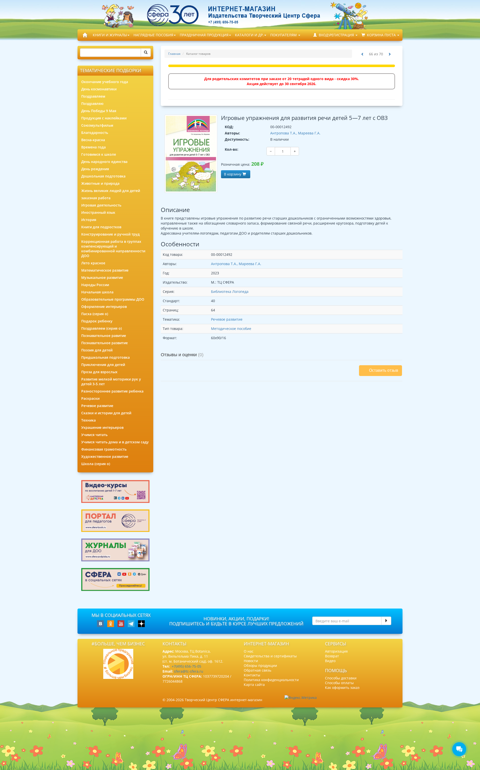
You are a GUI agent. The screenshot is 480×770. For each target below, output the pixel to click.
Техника (88, 420)
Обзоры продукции (260, 665)
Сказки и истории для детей (106, 413)
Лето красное (93, 263)
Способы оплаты (339, 682)
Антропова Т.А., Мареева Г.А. (295, 133)
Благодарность (94, 132)
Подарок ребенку (96, 321)
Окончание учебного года (104, 81)
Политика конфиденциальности (271, 679)
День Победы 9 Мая (98, 110)
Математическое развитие (104, 270)
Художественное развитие (104, 456)
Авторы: (232, 133)
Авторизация (336, 651)
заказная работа (95, 198)
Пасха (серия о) (94, 313)
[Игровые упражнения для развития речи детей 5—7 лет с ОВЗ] (191, 153)
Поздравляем (93, 96)
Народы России (95, 284)
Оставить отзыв (383, 370)
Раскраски (90, 398)
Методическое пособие (231, 328)
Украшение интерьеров (102, 427)
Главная (174, 54)
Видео (330, 660)
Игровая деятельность (101, 205)
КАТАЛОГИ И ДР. (249, 35)
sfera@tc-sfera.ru (188, 671)
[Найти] (146, 52)
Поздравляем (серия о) (101, 328)
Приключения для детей (103, 364)
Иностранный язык (98, 212)
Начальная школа (97, 292)
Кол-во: (231, 149)
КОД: (229, 126)
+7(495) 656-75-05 (186, 666)
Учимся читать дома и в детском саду (115, 442)
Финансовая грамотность (103, 449)
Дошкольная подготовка (103, 176)
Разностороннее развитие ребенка (112, 391)
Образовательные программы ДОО (112, 299)
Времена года (93, 147)
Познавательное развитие (104, 342)
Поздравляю (92, 103)
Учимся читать (94, 434)
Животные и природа (100, 183)
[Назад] (363, 54)
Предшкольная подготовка (105, 357)
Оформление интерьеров (104, 306)
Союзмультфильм (97, 125)
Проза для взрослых (99, 371)
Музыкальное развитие (102, 277)
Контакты (252, 675)
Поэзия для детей (96, 350)
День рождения (95, 168)
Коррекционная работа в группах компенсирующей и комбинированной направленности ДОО (113, 248)
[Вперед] (389, 54)
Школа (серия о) (95, 463)
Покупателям (284, 35)
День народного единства (104, 161)
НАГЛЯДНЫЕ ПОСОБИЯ (153, 35)
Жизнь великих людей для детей (110, 190)
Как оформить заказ (342, 687)
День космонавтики (98, 89)
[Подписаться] (386, 621)
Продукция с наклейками (103, 118)
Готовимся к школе (98, 154)
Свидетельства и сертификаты (270, 656)
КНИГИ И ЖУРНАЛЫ (110, 35)
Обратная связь (257, 670)
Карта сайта (254, 684)
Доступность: (237, 139)
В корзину (232, 174)
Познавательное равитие (103, 335)
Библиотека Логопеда (229, 291)
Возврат (332, 656)
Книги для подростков (101, 227)
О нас (249, 651)
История (88, 219)
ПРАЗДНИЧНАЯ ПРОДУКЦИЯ (204, 35)
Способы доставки (340, 678)
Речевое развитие (97, 405)
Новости (251, 660)
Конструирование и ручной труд (110, 234)
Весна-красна (93, 139)
